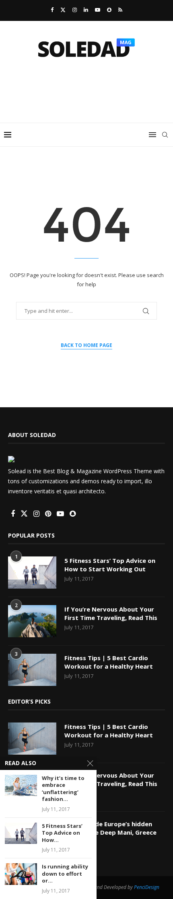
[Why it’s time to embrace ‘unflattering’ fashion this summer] (21, 785)
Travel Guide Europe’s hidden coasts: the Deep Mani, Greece (110, 828)
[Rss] (120, 9)
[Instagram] (74, 9)
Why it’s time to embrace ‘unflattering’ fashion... (63, 789)
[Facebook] (52, 9)
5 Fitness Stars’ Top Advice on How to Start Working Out (109, 564)
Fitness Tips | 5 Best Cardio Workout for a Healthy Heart (108, 662)
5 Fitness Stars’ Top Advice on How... (62, 833)
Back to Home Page (86, 345)
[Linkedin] (86, 9)
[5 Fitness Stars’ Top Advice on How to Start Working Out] (32, 572)
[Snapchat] (109, 9)
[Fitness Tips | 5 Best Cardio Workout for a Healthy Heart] (32, 670)
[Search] (165, 134)
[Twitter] (63, 9)
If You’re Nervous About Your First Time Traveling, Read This (110, 613)
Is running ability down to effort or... (65, 873)
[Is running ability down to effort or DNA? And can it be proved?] (21, 874)
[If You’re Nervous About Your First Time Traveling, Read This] (32, 621)
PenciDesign (146, 887)
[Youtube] (97, 9)
